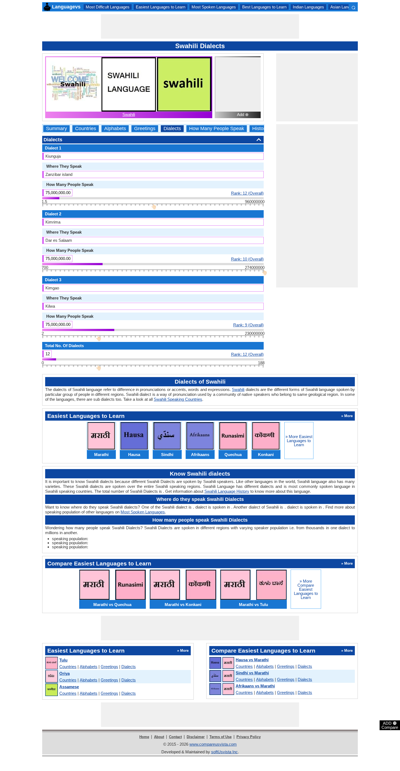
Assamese (69, 686)
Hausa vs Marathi (252, 659)
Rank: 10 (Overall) (247, 259)
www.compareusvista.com (213, 744)
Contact (175, 737)
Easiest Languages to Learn (160, 7)
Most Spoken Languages (214, 7)
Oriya (64, 673)
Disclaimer (196, 737)
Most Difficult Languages (108, 7)
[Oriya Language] (51, 676)
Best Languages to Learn (264, 7)
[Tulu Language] (51, 663)
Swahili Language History (226, 491)
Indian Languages (308, 7)
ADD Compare (389, 725)
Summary (56, 129)
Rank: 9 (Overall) (248, 325)
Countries (85, 129)
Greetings (144, 129)
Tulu (63, 660)
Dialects (172, 129)
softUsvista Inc (224, 751)
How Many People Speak (216, 129)
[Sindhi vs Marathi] (221, 676)
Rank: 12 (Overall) (247, 193)
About (159, 737)
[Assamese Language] (51, 690)
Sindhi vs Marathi (252, 673)
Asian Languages (345, 7)
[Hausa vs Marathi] (221, 663)
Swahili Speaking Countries (178, 399)
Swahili (128, 114)
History (259, 129)
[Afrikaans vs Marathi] (221, 689)
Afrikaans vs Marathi (255, 686)
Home (144, 737)
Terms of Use (221, 737)
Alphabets (115, 129)
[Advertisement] (200, 26)
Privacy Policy (248, 737)
